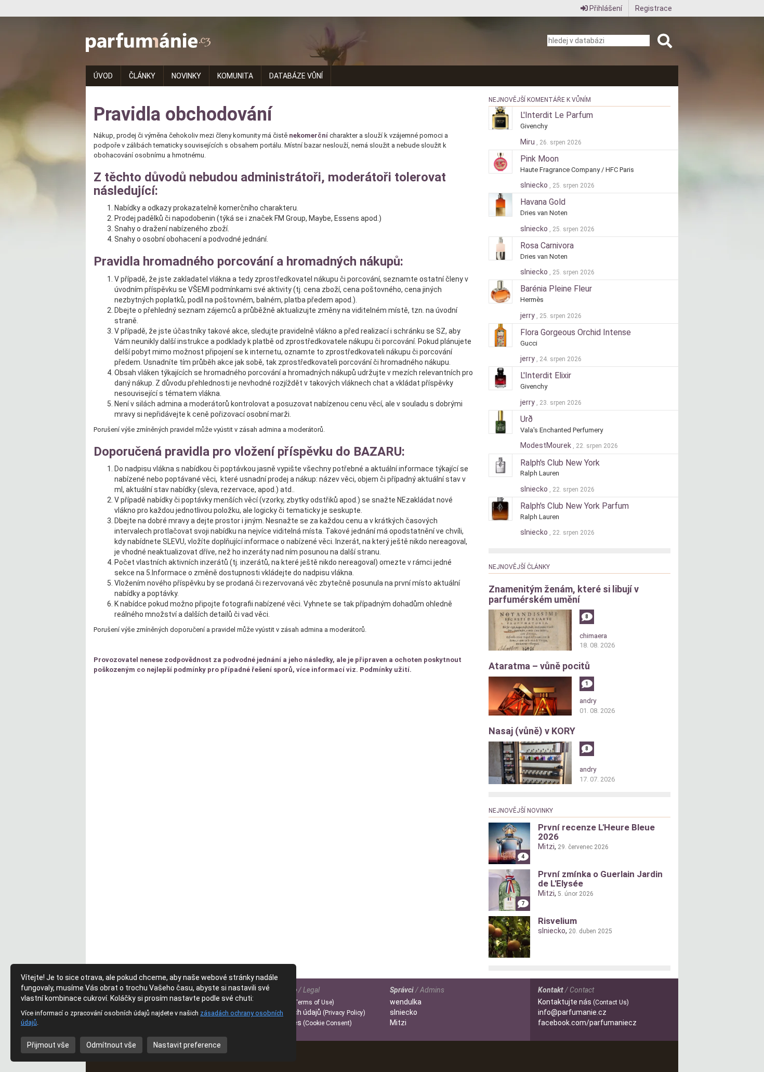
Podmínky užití (385, 669)
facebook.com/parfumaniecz (587, 1022)
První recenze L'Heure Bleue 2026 (596, 832)
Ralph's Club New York (560, 463)
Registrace (653, 8)
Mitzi (546, 846)
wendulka (405, 1002)
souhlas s (297, 1022)
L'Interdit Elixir (545, 375)
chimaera (593, 636)
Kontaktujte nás (583, 1002)
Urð (526, 419)
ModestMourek (546, 445)
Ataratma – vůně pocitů (539, 665)
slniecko (534, 185)
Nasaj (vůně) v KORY (532, 730)
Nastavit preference (187, 1045)
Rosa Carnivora (547, 245)
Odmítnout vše (111, 1045)
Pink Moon (539, 159)
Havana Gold (542, 202)
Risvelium (557, 921)
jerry (528, 315)
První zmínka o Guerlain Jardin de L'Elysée (600, 879)
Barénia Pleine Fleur (556, 289)
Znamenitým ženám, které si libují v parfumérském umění (564, 594)
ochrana (303, 1012)
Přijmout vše (48, 1045)
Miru (528, 142)
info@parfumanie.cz (572, 1012)
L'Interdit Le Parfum (556, 115)
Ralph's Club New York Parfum (574, 506)
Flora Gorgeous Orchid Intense (575, 332)
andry (587, 701)
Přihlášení (605, 8)
